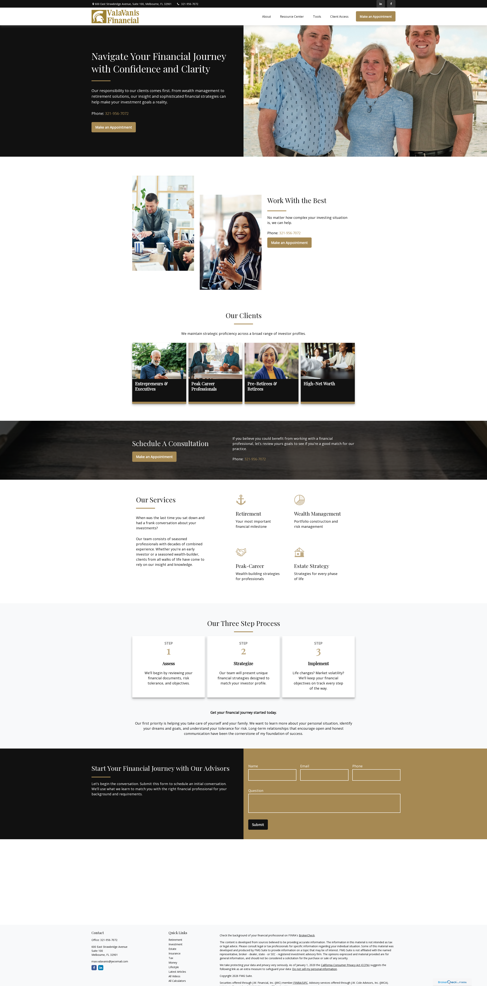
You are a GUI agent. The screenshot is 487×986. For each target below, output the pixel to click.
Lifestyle (174, 967)
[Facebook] (391, 4)
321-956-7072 (189, 4)
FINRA (297, 982)
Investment (175, 944)
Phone (357, 766)
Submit (258, 824)
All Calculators (177, 981)
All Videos (174, 976)
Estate (172, 949)
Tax (171, 958)
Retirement (175, 940)
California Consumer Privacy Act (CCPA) (345, 965)
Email (304, 766)
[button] (266, 16)
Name (253, 766)
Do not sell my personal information (314, 969)
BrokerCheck (307, 935)
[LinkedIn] (380, 4)
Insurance (175, 953)
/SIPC (304, 982)
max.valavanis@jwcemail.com (110, 961)
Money (173, 962)
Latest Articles (177, 971)
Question (255, 790)
